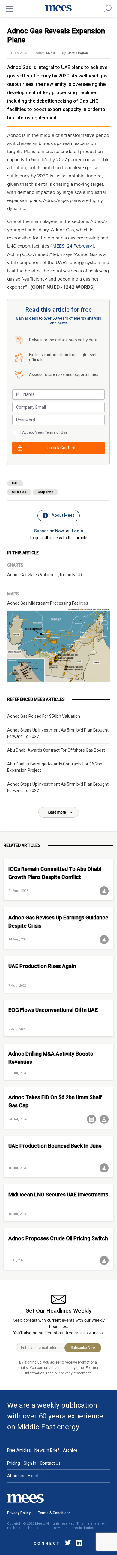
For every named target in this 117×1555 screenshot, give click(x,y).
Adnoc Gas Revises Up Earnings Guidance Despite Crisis (58, 921)
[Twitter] (68, 1543)
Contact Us (50, 1463)
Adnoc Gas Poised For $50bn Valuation (43, 716)
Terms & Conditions (54, 1513)
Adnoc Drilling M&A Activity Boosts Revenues (50, 1058)
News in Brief (46, 1450)
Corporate (45, 492)
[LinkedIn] (78, 1544)
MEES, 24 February (72, 246)
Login (77, 530)
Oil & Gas (19, 492)
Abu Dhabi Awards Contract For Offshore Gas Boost (56, 750)
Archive (70, 1450)
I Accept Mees (44, 432)
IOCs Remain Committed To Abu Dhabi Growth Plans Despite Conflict (54, 873)
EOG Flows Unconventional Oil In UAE (53, 1010)
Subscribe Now (49, 530)
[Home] (58, 8)
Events (34, 1475)
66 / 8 (50, 53)
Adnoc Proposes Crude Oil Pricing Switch (58, 1238)
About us (15, 1475)
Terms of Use (56, 432)
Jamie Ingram (78, 53)
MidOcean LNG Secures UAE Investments (58, 1194)
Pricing (13, 1463)
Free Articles (19, 1450)
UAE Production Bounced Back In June (55, 1146)
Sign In (30, 1463)
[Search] (108, 8)
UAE (15, 483)
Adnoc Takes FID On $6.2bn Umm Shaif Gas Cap (55, 1101)
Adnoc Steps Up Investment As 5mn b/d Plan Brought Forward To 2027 (58, 733)
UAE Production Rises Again (42, 966)
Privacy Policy (19, 1513)
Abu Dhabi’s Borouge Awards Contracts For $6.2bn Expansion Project (54, 767)
